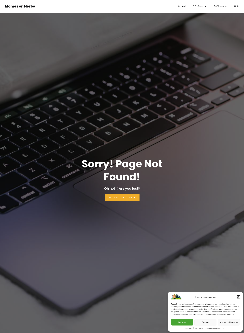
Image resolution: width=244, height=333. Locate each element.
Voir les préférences (229, 322)
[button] (238, 296)
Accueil (182, 6)
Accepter (182, 322)
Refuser (205, 322)
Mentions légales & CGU (194, 328)
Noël (236, 6)
